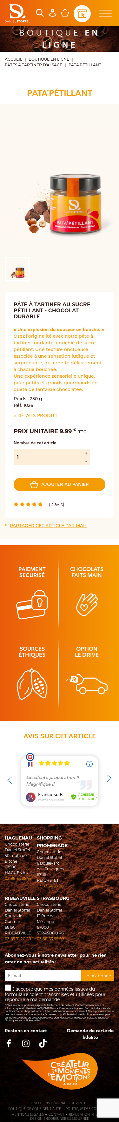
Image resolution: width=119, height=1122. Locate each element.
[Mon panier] (65, 15)
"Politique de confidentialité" (23, 1020)
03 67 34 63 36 (50, 886)
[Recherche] (40, 15)
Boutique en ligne (49, 60)
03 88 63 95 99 (50, 938)
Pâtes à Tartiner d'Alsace (33, 65)
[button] (109, 777)
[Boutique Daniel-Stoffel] (17, 13)
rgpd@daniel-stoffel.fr (71, 1014)
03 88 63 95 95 (18, 878)
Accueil (13, 60)
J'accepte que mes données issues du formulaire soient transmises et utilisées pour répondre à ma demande (59, 1004)
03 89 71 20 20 (18, 938)
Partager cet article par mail (48, 526)
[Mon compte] (52, 15)
